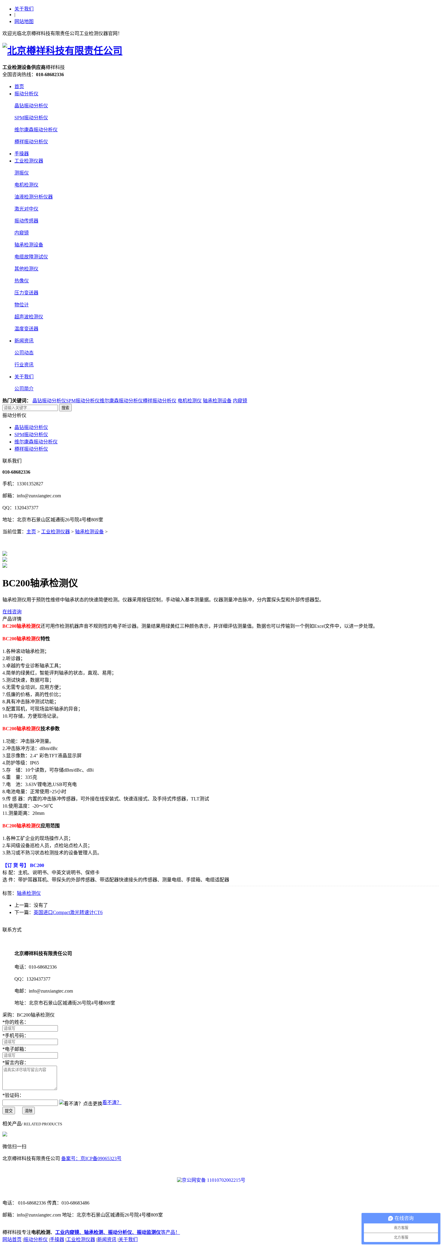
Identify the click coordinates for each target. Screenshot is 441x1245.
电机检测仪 (26, 184)
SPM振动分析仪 (31, 117)
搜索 (65, 408)
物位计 (21, 304)
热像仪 (21, 280)
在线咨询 (12, 611)
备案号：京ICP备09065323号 (91, 1158)
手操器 (21, 153)
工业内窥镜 (67, 1232)
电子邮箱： (15, 1049)
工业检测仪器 (28, 160)
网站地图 (24, 21)
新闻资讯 (24, 340)
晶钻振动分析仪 (31, 105)
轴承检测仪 (29, 893)
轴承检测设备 (28, 244)
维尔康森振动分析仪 (36, 129)
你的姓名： (15, 1022)
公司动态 (24, 352)
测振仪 (21, 172)
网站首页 (12, 1239)
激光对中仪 (26, 208)
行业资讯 (24, 364)
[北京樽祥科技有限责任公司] (62, 50)
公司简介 (24, 388)
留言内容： (15, 1062)
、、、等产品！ (129, 1232)
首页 (19, 86)
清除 (28, 1111)
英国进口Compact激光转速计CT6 (68, 912)
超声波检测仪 (28, 316)
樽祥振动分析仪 (31, 141)
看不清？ (112, 1102)
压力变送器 (26, 292)
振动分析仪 (26, 93)
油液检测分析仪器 (33, 196)
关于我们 (24, 8)
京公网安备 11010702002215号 (213, 1180)
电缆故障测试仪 (31, 256)
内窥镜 (21, 232)
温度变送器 (26, 328)
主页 (31, 531)
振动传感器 (26, 220)
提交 (9, 1111)
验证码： (13, 1095)
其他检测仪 (26, 268)
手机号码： (15, 1035)
